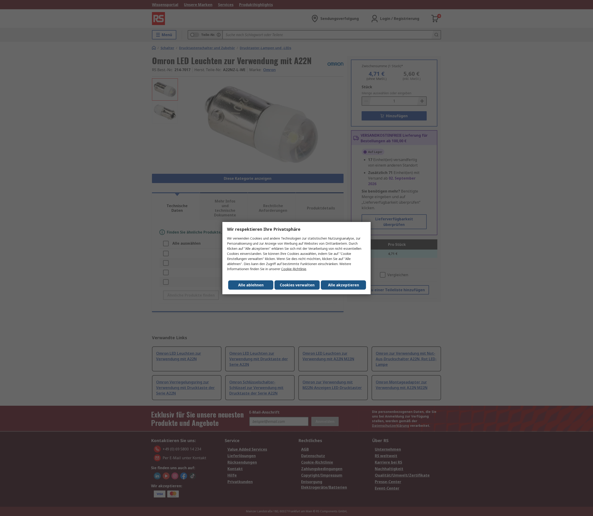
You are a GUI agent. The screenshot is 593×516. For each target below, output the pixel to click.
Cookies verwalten (297, 285)
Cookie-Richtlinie (293, 269)
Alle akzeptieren (343, 285)
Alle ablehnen (251, 285)
